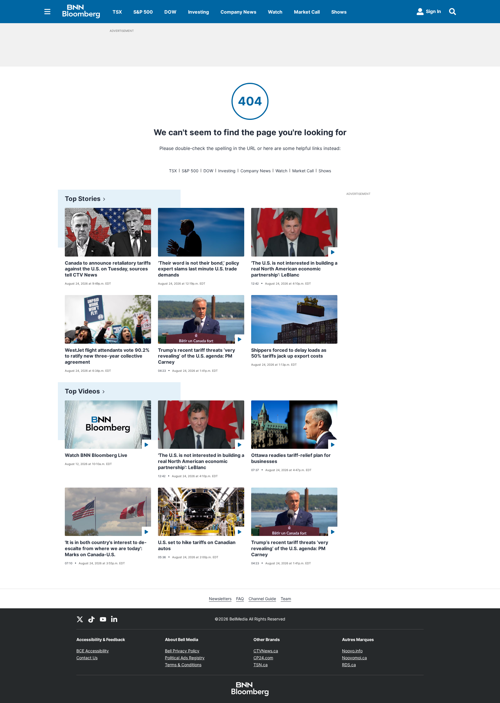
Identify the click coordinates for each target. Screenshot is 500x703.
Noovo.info (352, 650)
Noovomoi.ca (354, 657)
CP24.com (263, 657)
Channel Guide (262, 598)
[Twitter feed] (79, 618)
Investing (198, 12)
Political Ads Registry (185, 657)
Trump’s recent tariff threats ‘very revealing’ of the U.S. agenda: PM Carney (196, 356)
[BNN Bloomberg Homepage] (81, 12)
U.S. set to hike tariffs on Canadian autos (197, 545)
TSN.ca (260, 664)
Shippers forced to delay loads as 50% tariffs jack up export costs (288, 353)
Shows (339, 12)
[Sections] (47, 11)
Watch (275, 12)
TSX (117, 12)
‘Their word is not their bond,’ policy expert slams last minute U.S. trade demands (198, 269)
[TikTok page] (91, 618)
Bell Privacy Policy (182, 650)
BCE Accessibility (92, 650)
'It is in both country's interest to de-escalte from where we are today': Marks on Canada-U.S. (106, 548)
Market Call (307, 12)
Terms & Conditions (183, 664)
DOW (170, 12)
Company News (238, 12)
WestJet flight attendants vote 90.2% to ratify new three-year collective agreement (107, 356)
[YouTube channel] (103, 618)
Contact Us (87, 657)
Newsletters (220, 598)
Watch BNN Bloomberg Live (96, 455)
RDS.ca (349, 664)
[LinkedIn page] (114, 618)
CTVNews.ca (265, 650)
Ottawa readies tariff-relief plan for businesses (291, 458)
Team (286, 598)
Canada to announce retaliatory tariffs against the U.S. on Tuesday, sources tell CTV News (108, 269)
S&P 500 (143, 12)
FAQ (240, 598)
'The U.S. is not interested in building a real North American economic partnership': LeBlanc (294, 269)
